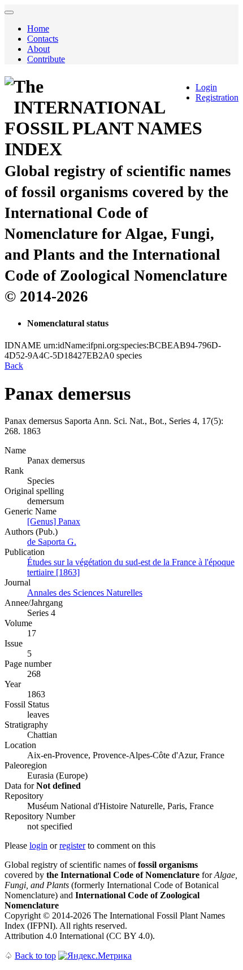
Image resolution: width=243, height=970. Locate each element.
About (38, 49)
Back (14, 365)
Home (38, 28)
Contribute (46, 59)
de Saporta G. (51, 542)
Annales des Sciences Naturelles (84, 592)
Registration (217, 97)
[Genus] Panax (53, 521)
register (72, 845)
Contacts (42, 38)
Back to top (35, 955)
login (38, 845)
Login (206, 87)
